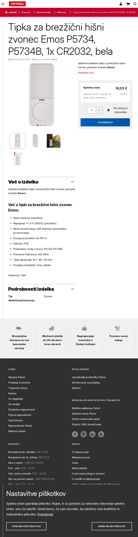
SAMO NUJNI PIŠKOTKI (112, 526)
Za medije (14, 404)
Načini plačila (79, 468)
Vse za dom (27, 12)
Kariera (12, 393)
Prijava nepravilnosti (19, 415)
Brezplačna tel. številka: (22, 452)
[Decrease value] (84, 110)
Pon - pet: (14, 468)
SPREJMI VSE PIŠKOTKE (26, 526)
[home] (17, 3)
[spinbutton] (91, 110)
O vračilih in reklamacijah (86, 479)
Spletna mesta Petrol (84, 413)
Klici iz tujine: (15, 462)
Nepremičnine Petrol (20, 425)
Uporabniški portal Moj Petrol (89, 377)
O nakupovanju (80, 452)
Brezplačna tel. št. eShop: (23, 457)
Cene (75, 462)
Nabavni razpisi (17, 431)
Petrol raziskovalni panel (86, 419)
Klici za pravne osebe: (21, 479)
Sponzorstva (15, 420)
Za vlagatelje (15, 398)
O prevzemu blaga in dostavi (88, 473)
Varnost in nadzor (44, 12)
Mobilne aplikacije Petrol (86, 408)
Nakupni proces (81, 457)
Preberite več (86, 72)
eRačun (76, 388)
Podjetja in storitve (19, 382)
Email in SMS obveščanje (86, 424)
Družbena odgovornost (21, 409)
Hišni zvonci (62, 12)
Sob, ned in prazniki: (19, 473)
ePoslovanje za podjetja (86, 382)
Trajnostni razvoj (17, 388)
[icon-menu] (2, 4)
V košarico (105, 122)
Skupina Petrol (16, 377)
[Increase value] (99, 110)
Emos (54, 59)
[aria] (11, 12)
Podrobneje (45, 514)
